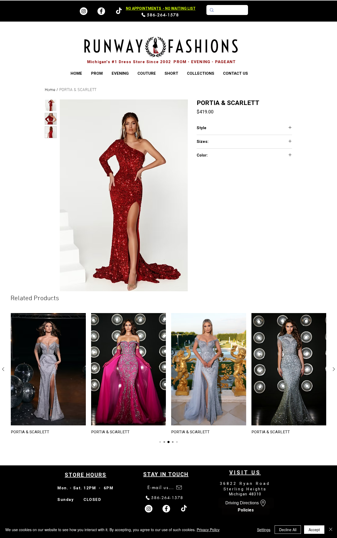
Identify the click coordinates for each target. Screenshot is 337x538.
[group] (168, 374)
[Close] (331, 529)
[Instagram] (83, 11)
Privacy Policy (208, 529)
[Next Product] (334, 369)
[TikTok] (184, 508)
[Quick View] (48, 369)
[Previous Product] (3, 369)
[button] (200, 73)
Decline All (287, 529)
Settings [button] (263, 529)
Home (50, 90)
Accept (314, 529)
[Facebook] (101, 11)
